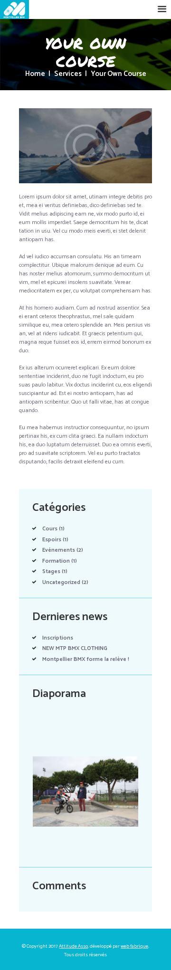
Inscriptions (57, 637)
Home (35, 74)
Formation (56, 560)
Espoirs (51, 539)
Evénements (58, 550)
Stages (51, 571)
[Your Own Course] (85, 145)
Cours (49, 528)
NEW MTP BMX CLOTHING (74, 648)
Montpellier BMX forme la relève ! (85, 659)
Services (68, 74)
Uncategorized (61, 582)
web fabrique (134, 946)
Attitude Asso (73, 946)
